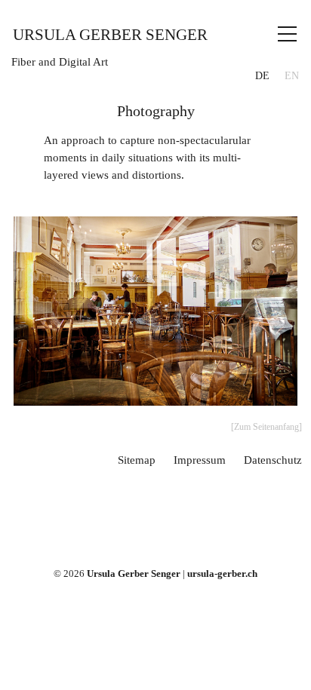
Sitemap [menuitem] (137, 459)
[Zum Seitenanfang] (266, 427)
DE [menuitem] (262, 75)
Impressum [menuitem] (200, 459)
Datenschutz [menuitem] (273, 459)
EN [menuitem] (292, 75)
